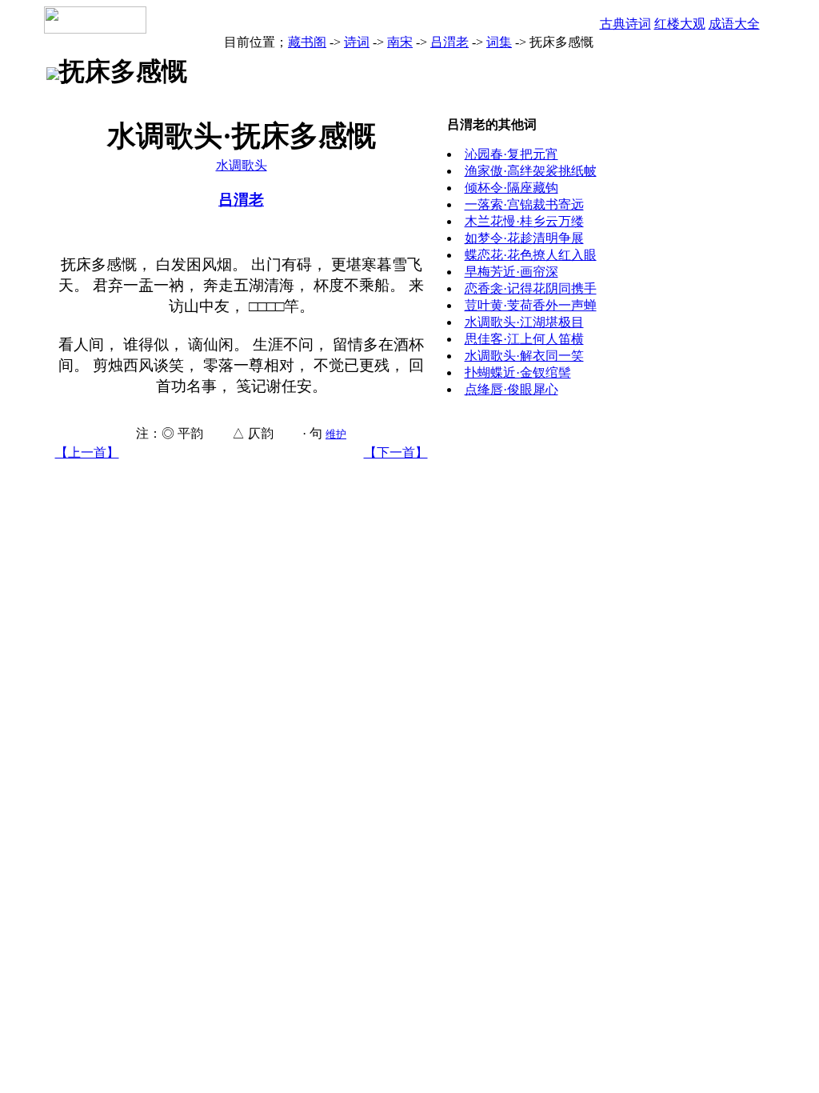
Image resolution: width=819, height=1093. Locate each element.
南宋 (400, 42)
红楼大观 (679, 23)
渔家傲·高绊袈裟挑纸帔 (531, 171)
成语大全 (734, 23)
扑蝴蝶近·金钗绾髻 (518, 372)
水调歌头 (241, 165)
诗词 (357, 42)
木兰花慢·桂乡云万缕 (524, 221)
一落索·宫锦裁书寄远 (524, 204)
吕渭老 (449, 42)
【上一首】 (87, 452)
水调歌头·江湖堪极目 (524, 322)
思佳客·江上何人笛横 (524, 339)
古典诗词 (625, 23)
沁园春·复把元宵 (511, 154)
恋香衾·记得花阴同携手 (531, 288)
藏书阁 (307, 42)
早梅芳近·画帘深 (511, 271)
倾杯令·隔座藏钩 (511, 187)
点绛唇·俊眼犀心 (511, 389)
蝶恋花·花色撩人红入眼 (531, 255)
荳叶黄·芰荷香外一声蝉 (531, 305)
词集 (499, 42)
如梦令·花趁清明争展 (524, 238)
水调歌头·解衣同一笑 (524, 355)
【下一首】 (396, 452)
